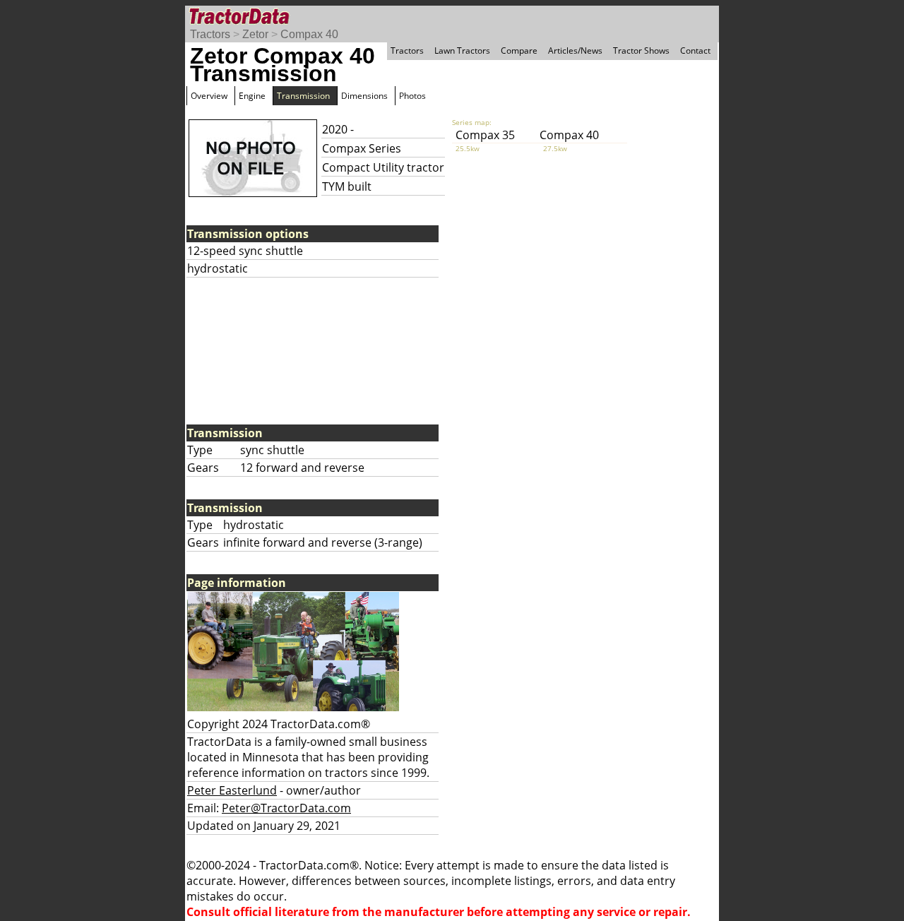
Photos (412, 96)
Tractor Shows (641, 50)
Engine (252, 96)
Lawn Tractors (462, 50)
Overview (209, 96)
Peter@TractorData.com (286, 808)
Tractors (210, 34)
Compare (519, 50)
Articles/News (575, 50)
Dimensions (364, 96)
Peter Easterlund (232, 790)
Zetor (255, 34)
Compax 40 (309, 34)
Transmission (303, 96)
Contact (695, 50)
